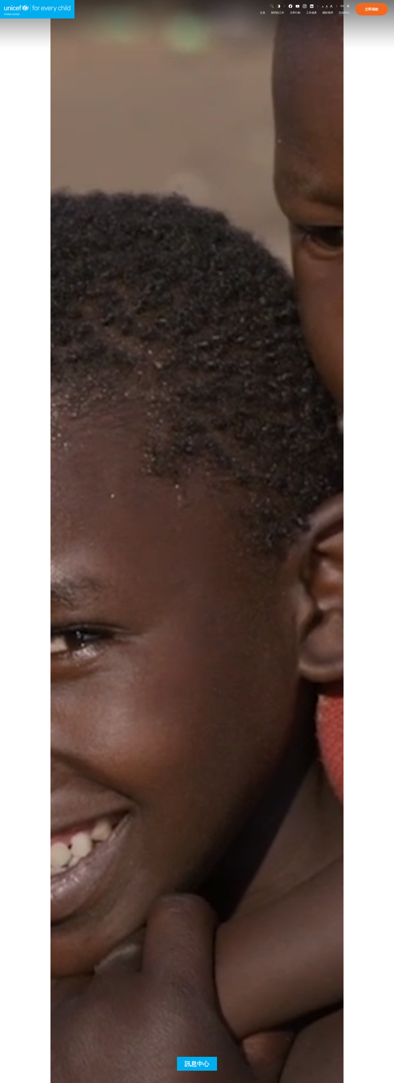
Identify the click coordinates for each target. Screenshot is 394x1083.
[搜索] (272, 6)
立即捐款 (371, 9)
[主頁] (37, 9)
